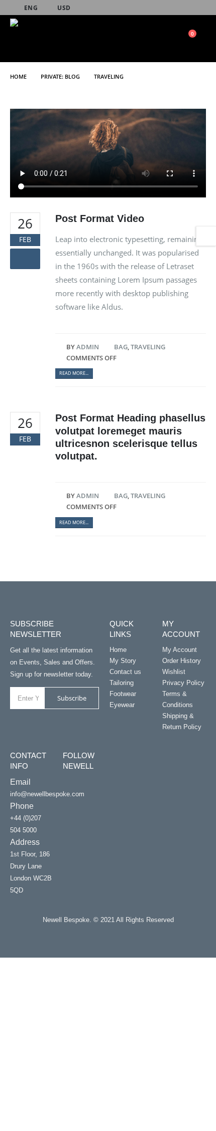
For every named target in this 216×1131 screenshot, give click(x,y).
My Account (179, 649)
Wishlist (173, 671)
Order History (181, 660)
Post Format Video (99, 218)
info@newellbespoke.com (47, 794)
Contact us (125, 671)
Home (118, 649)
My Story (123, 660)
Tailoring (122, 683)
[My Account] (145, 38)
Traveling (148, 346)
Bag (121, 346)
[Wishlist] (163, 38)
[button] (111, 41)
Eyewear (122, 705)
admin (87, 346)
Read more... (73, 373)
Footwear (123, 694)
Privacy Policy (183, 683)
